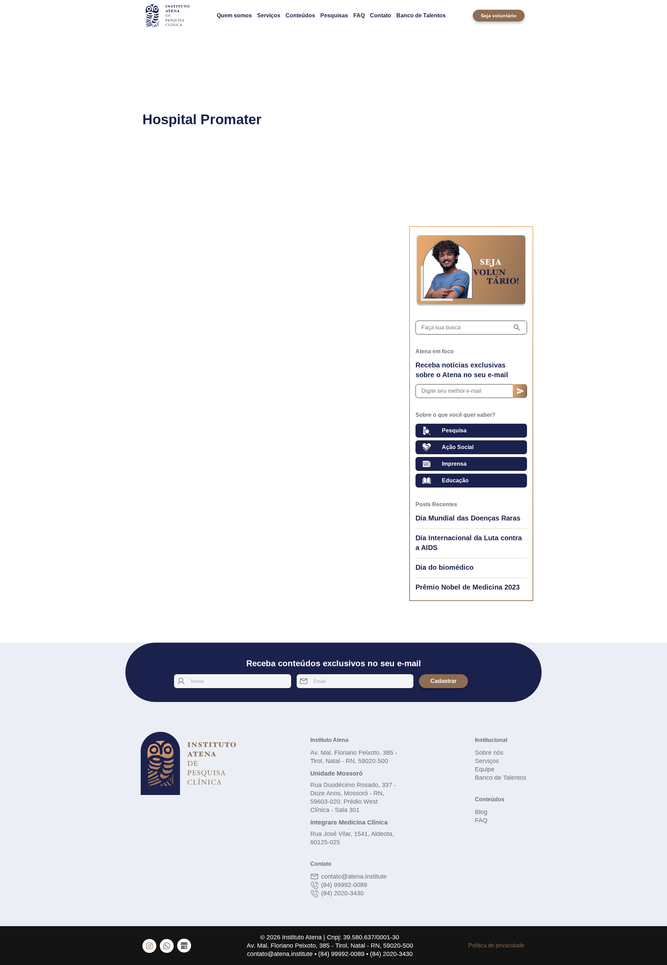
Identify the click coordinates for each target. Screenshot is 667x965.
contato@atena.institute (354, 876)
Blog (481, 812)
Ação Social (458, 447)
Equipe (484, 769)
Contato (380, 15)
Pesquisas (334, 15)
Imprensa (454, 464)
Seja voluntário (499, 15)
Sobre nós (489, 752)
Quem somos (234, 15)
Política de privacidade (496, 945)
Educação (455, 480)
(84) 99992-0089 (344, 884)
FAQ (359, 15)
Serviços (268, 15)
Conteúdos (300, 15)
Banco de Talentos (421, 15)
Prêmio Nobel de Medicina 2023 (467, 587)
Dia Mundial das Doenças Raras (467, 518)
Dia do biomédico (444, 567)
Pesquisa (454, 430)
